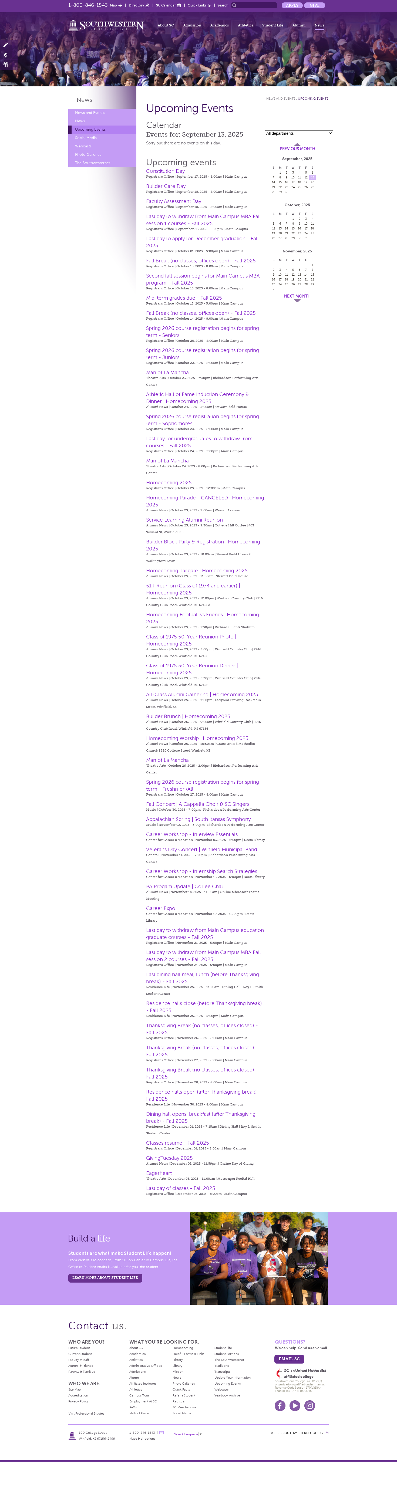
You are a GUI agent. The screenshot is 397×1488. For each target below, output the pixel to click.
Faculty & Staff (78, 1360)
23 (286, 187)
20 (312, 182)
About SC (166, 25)
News (319, 25)
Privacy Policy (78, 1401)
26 (306, 187)
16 (286, 182)
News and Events (90, 113)
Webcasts (83, 146)
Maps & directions (142, 1438)
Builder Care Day (166, 186)
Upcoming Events (90, 129)
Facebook (280, 1405)
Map (113, 5)
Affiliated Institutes (142, 1383)
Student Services (226, 1354)
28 (273, 192)
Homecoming (183, 1348)
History (178, 1360)
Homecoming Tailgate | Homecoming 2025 (197, 570)
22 (280, 187)
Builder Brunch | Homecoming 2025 (188, 716)
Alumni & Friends (80, 1366)
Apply (292, 5)
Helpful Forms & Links (188, 1354)
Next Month (297, 296)
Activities (136, 1360)
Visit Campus (9, 55)
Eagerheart (159, 1173)
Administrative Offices (145, 1366)
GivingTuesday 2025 (169, 1158)
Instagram (309, 1405)
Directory (136, 5)
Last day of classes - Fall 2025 (180, 1188)
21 (273, 187)
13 (312, 177)
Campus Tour (139, 1395)
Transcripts (222, 1372)
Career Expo (160, 908)
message (161, 1432)
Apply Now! (9, 45)
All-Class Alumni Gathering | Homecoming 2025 (202, 694)
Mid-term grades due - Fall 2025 (184, 298)
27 (312, 187)
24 (293, 187)
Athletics (245, 25)
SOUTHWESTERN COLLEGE (304, 1433)
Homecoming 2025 (169, 482)
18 (299, 182)
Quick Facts (181, 1389)
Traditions (221, 1366)
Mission (178, 1372)
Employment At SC (143, 1401)
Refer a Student (184, 1395)
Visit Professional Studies (86, 1413)
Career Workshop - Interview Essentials (192, 834)
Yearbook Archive (227, 1395)
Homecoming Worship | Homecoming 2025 (197, 738)
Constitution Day (165, 171)
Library (177, 1366)
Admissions (137, 1372)
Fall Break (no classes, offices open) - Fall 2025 (201, 260)
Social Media (86, 138)
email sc (289, 1359)
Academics (219, 25)
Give (314, 5)
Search (222, 5)
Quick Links (197, 5)
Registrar (179, 1401)
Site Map (74, 1389)
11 (299, 177)
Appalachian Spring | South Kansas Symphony (198, 819)
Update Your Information (232, 1377)
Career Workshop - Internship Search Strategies (201, 871)
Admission (192, 25)
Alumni (298, 25)
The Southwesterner (92, 163)
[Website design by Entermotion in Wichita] (327, 1433)
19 (306, 182)
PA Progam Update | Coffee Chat (184, 886)
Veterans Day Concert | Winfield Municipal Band (201, 849)
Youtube (295, 1405)
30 (286, 192)
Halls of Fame (139, 1413)
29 (280, 192)
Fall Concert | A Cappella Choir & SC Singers (197, 804)
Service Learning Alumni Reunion (184, 520)
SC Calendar (166, 5)
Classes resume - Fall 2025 (177, 1143)
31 (306, 238)
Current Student (80, 1354)
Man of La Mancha (167, 372)
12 (306, 177)
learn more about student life (105, 1278)
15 (280, 182)
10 (293, 177)
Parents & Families (81, 1372)
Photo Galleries (88, 155)
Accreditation (78, 1395)
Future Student (79, 1348)
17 (293, 182)
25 (299, 187)
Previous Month (297, 149)
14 (273, 182)
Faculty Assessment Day (173, 201)
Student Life (272, 25)
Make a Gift (9, 64)
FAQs (133, 1407)
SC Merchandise (184, 1407)
